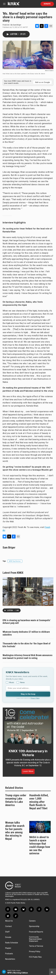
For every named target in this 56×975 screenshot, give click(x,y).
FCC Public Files (35, 957)
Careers (32, 921)
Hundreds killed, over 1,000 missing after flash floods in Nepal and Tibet (38, 802)
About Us (9, 921)
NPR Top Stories (15, 561)
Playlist (8, 948)
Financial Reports (36, 932)
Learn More (28, 771)
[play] (4, 971)
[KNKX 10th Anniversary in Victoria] (28, 726)
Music (11, 682)
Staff (7, 932)
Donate (47, 4)
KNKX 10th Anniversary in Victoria (28, 753)
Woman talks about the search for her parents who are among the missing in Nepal (14, 830)
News (22, 682)
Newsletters (10, 959)
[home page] (13, 5)
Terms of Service (36, 946)
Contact (8, 926)
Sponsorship (34, 926)
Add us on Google (42, 82)
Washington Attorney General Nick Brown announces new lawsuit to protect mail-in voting (27, 656)
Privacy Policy (35, 698)
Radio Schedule (11, 943)
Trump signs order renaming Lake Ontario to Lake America (15, 800)
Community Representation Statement (35, 939)
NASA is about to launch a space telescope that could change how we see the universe (39, 845)
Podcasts (9, 954)
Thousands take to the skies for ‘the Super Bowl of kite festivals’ (26, 645)
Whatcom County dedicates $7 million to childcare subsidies (26, 633)
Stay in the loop (28, 694)
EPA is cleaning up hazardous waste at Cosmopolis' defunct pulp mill (26, 621)
